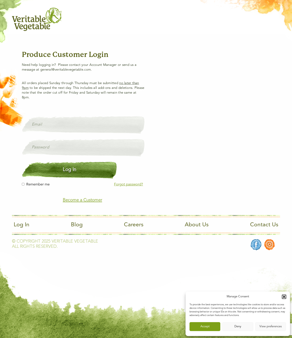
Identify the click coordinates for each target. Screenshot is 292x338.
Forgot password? (128, 184)
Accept (205, 326)
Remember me (38, 184)
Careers (133, 225)
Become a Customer (82, 200)
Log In (21, 225)
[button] (284, 297)
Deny (237, 326)
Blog (77, 225)
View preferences (270, 326)
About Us (197, 225)
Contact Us (264, 225)
